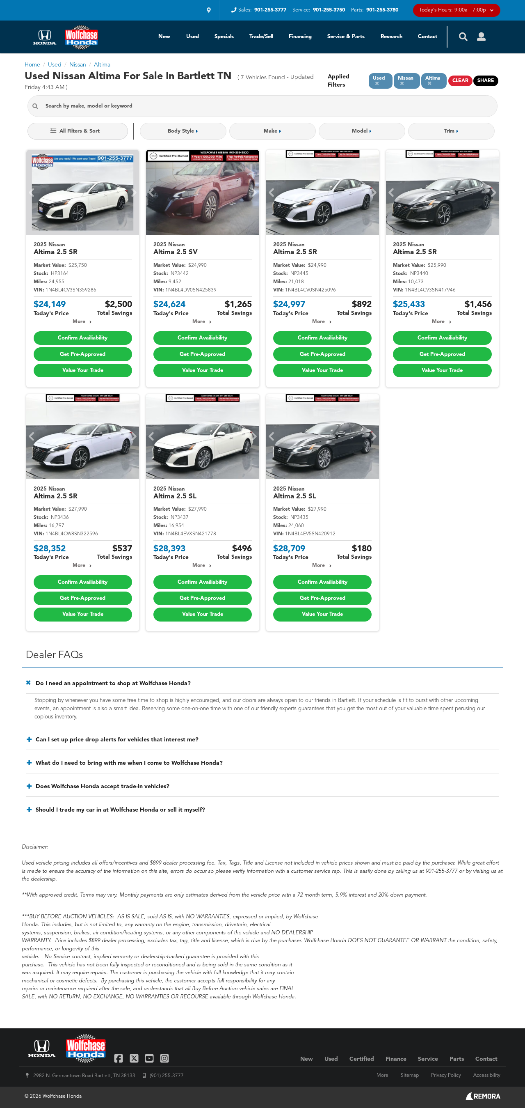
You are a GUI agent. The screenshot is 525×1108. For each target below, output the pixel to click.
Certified (361, 1059)
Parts (457, 1059)
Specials (224, 36)
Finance (396, 1059)
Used (192, 36)
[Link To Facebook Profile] (119, 1058)
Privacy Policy (446, 1075)
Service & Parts (346, 36)
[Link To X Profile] (134, 1058)
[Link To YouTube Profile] (150, 1058)
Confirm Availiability (82, 338)
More (79, 321)
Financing (300, 36)
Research (391, 36)
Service (428, 1059)
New (164, 36)
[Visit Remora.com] (483, 1098)
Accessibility (486, 1075)
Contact (427, 36)
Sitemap (410, 1075)
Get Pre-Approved (82, 354)
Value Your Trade (82, 370)
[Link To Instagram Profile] (164, 1058)
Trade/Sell (261, 36)
